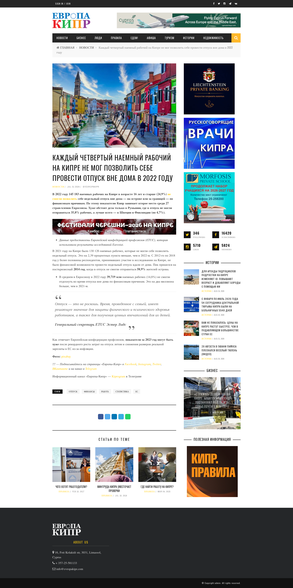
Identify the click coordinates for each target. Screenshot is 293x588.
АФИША (151, 38)
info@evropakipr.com (69, 569)
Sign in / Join (63, 3)
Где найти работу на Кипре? (157, 487)
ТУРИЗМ (169, 38)
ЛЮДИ (98, 38)
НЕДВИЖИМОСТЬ (213, 38)
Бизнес (81, 38)
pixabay (66, 356)
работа (105, 391)
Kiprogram (118, 376)
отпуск (73, 391)
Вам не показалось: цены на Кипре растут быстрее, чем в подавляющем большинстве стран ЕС (220, 328)
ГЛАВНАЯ (67, 47)
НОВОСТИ (62, 38)
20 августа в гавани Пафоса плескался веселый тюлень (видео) (219, 350)
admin (218, 583)
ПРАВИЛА (116, 38)
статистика (122, 391)
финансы (89, 391)
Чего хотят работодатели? (71, 487)
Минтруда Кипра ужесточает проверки (114, 489)
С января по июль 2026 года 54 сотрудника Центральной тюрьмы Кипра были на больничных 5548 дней (220, 304)
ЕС (136, 391)
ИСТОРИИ (188, 38)
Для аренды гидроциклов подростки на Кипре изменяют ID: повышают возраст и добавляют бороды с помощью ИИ (221, 278)
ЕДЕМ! (134, 38)
